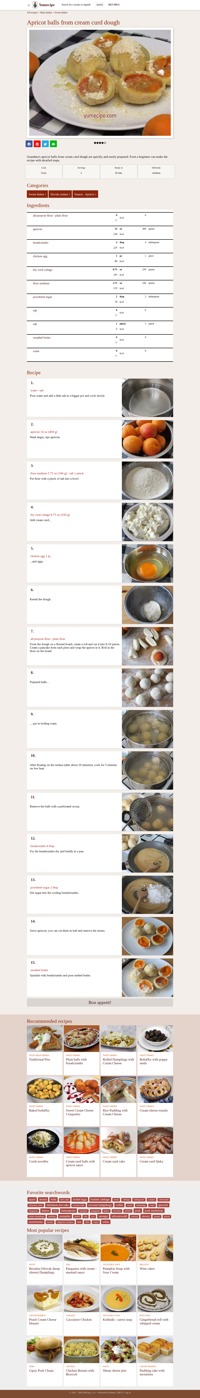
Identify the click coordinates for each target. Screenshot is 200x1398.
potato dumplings (36, 1216)
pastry (106, 1211)
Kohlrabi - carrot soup (117, 1319)
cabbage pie (139, 1199)
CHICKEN (70, 1315)
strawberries (36, 1221)
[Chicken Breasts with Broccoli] (81, 1349)
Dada (43, 173)
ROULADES (145, 1315)
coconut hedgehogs (100, 1205)
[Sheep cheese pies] (118, 1349)
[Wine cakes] (155, 1247)
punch (77, 1216)
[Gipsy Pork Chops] (44, 1349)
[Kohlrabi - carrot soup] (118, 1298)
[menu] (28, 4)
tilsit (87, 1222)
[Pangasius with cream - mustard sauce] (81, 1247)
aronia (43, 1199)
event (152, 1205)
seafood (134, 1216)
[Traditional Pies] (44, 1038)
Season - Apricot (85, 194)
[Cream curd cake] (118, 1140)
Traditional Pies (39, 1059)
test (79, 1221)
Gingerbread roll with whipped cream (154, 1321)
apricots (37, 229)
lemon (45, 1210)
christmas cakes (35, 1205)
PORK (31, 1366)
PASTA (32, 1264)
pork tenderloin (154, 1210)
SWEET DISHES (73, 1055)
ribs (85, 1216)
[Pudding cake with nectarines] (155, 1349)
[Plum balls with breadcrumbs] (81, 1038)
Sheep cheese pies (114, 1370)
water (36, 351)
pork (138, 1210)
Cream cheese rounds (154, 1110)
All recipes (32, 12)
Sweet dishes (61, 12)
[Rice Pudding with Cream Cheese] (118, 1089)
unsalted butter (41, 337)
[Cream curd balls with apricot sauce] (81, 1140)
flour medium (41, 283)
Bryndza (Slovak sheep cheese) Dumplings (44, 1270)
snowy (146, 1216)
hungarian (33, 1211)
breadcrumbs (40, 242)
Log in (128, 1392)
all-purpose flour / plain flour (50, 215)
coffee (119, 1205)
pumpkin (65, 1216)
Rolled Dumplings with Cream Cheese (118, 1061)
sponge (157, 1216)
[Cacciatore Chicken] (81, 1298)
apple (32, 1199)
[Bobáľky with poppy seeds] (155, 1038)
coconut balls (78, 1205)
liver (55, 1211)
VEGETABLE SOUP (111, 1264)
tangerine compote (65, 1222)
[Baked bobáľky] (44, 1089)
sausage (103, 1216)
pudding (51, 1216)
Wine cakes (147, 1268)
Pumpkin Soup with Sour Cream (116, 1270)
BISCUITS (144, 1264)
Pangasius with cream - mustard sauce (81, 1270)
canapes (151, 1199)
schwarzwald (119, 1216)
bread (116, 1199)
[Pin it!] (37, 143)
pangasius (95, 1211)
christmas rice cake (58, 1205)
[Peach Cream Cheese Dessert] (44, 1298)
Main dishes (46, 12)
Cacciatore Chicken (79, 1319)
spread (167, 1216)
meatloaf (83, 1211)
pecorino (117, 1211)
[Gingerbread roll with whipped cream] (155, 1298)
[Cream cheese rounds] (155, 1089)
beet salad (64, 1199)
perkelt (128, 1211)
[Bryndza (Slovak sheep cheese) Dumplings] (44, 1247)
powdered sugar (42, 296)
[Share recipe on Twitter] (45, 143)
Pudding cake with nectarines (152, 1372)
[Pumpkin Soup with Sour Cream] (118, 1247)
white (105, 1221)
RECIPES (114, 4)
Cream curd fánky (151, 1161)
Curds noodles (38, 1161)
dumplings (141, 1205)
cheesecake (163, 1199)
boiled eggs (80, 1199)
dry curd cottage (42, 269)
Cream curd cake (114, 1161)
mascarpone (68, 1210)
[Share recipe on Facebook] (29, 143)
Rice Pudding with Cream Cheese (115, 1112)
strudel (50, 1222)
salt (35, 310)
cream (129, 1205)
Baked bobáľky (39, 1110)
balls (53, 1199)
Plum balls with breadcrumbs (76, 1061)
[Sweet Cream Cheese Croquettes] (81, 1089)
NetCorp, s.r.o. (89, 1392)
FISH (68, 1264)
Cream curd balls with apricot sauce (80, 1163)
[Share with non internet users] (53, 143)
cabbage (126, 1199)
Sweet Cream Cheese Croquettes (79, 1112)
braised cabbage (100, 1199)
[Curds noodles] (44, 1140)
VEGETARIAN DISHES (39, 1055)
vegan (95, 1222)
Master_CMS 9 (116, 1392)
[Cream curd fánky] (155, 1140)
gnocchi (163, 1205)
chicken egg (40, 256)
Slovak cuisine (60, 194)
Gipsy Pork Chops (41, 1370)
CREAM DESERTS (37, 1315)
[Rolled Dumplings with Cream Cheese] (118, 1038)
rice (93, 1216)
